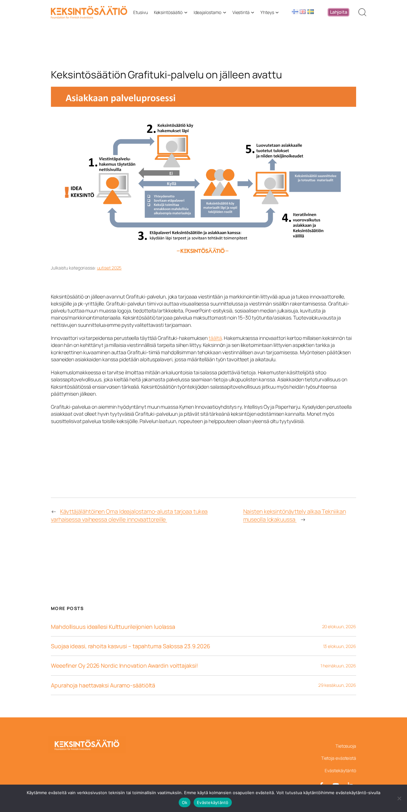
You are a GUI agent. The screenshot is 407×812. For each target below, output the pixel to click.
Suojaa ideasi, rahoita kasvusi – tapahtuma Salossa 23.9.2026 (130, 646)
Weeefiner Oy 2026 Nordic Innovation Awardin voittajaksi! (124, 665)
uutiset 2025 (109, 268)
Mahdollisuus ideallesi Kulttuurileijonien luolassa (113, 626)
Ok (185, 802)
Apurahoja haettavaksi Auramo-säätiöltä (103, 685)
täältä (215, 337)
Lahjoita (338, 12)
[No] (399, 798)
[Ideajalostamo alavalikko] (224, 12)
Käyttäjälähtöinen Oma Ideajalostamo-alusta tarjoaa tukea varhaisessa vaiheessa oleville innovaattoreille (129, 515)
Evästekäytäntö (213, 802)
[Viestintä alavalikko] (252, 12)
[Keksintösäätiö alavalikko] (186, 12)
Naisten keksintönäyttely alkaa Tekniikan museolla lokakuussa (294, 515)
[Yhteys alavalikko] (277, 12)
